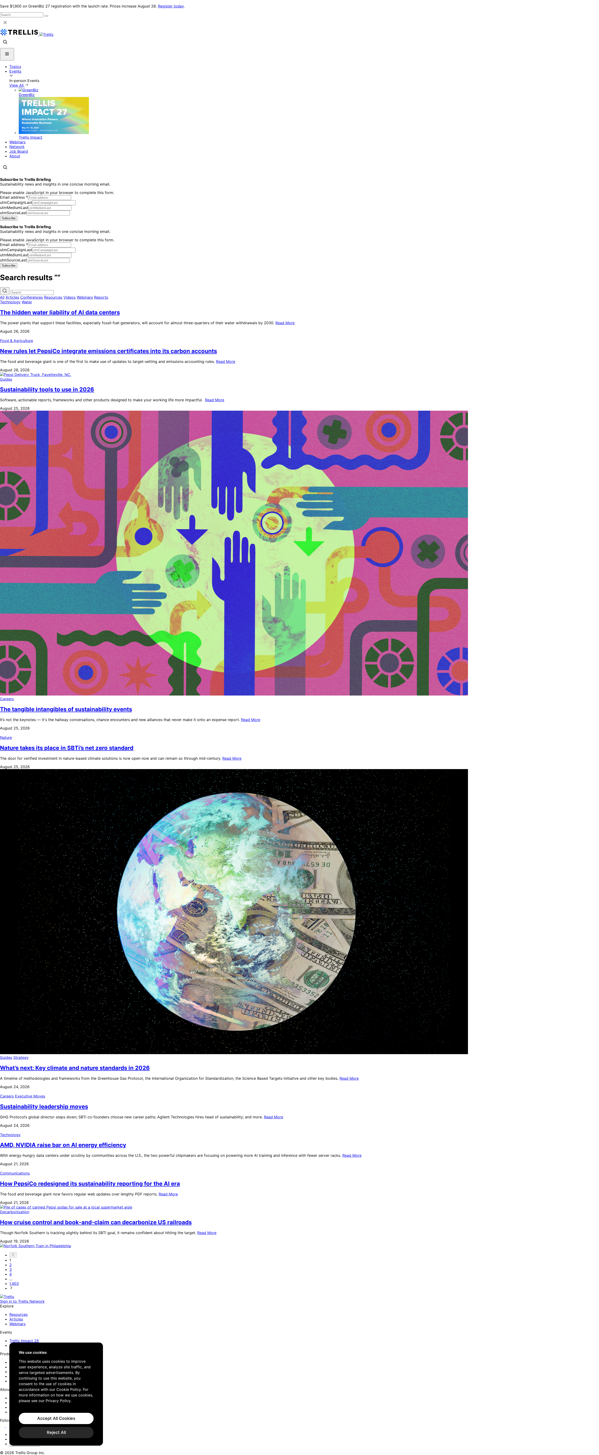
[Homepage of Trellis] (7, 1296)
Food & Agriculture (16, 340)
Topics (15, 66)
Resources (53, 297)
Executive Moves (30, 1096)
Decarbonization (14, 1211)
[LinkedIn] (3, 1426)
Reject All (56, 1432)
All (2, 297)
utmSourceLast (13, 212)
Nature (6, 737)
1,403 (14, 1283)
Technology (10, 302)
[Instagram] (9, 1426)
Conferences (31, 297)
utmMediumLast (14, 207)
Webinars (17, 142)
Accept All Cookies (56, 1418)
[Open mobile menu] (7, 54)
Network (17, 146)
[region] (56, 1394)
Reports (101, 297)
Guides (6, 379)
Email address (14, 197)
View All (17, 85)
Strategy (21, 1057)
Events (15, 71)
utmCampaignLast (16, 202)
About (14, 156)
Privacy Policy (58, 1400)
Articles (12, 297)
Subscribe (8, 218)
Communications (15, 1173)
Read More (285, 322)
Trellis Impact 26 (24, 1340)
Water (27, 302)
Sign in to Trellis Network (22, 1301)
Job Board (18, 151)
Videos (69, 297)
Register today (171, 6)
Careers (7, 698)
